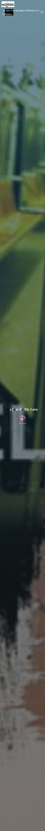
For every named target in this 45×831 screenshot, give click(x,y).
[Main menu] (41, 12)
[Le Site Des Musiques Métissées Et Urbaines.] (8, 4)
